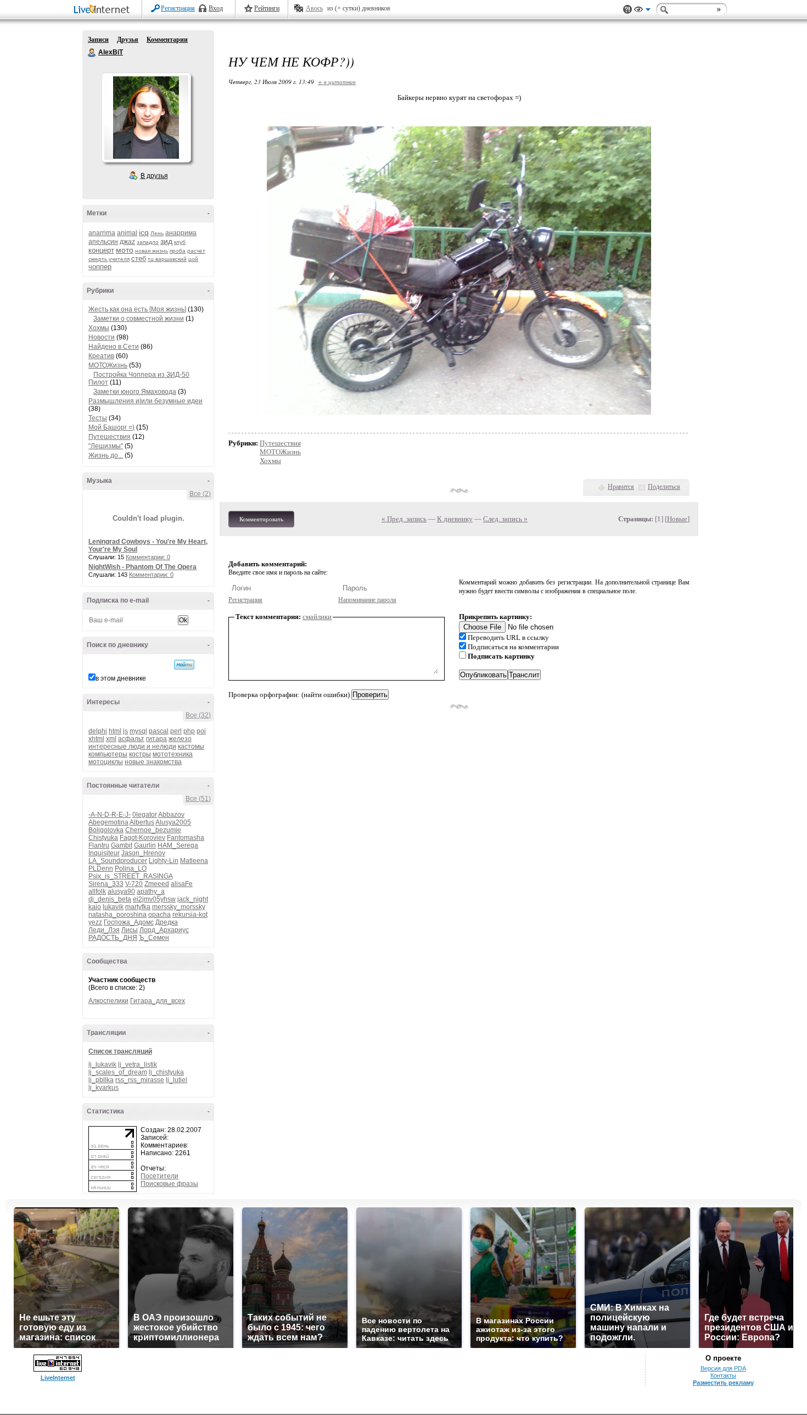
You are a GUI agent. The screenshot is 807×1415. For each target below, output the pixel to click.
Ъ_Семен (154, 938)
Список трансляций (120, 1051)
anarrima (101, 233)
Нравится (621, 487)
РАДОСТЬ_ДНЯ (112, 938)
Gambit (121, 845)
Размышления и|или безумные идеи (145, 401)
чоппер (99, 267)
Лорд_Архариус (164, 930)
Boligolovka (106, 830)
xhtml (96, 739)
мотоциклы (105, 762)
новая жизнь (151, 251)
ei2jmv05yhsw (154, 899)
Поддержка (627, 9)
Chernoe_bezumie (153, 830)
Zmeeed (156, 884)
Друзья (127, 39)
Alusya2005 (173, 822)
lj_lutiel (176, 1080)
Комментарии (167, 39)
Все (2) (200, 494)
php (189, 731)
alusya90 (121, 891)
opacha (159, 914)
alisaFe (182, 884)
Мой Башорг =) (111, 427)
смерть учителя (109, 259)
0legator (144, 814)
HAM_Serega (178, 845)
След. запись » (505, 519)
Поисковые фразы (169, 1184)
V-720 (134, 884)
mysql (138, 731)
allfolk (97, 891)
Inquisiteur (104, 853)
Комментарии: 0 (148, 557)
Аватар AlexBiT (146, 117)
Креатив (101, 356)
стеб (138, 258)
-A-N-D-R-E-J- (109, 814)
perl (176, 731)
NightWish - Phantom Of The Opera (142, 567)
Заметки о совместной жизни (138, 318)
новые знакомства (153, 762)
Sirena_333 (106, 884)
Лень (157, 233)
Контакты (723, 1375)
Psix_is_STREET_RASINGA (130, 876)
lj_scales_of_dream (117, 1072)
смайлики (317, 616)
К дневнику (455, 519)
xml (111, 739)
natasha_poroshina (117, 914)
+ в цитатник (337, 81)
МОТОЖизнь (107, 365)
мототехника (173, 754)
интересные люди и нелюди (132, 746)
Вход (216, 8)
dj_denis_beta (109, 899)
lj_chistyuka (166, 1072)
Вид (642, 11)
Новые (677, 519)
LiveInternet (103, 10)
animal (127, 233)
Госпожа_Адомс (129, 922)
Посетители (159, 1176)
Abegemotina (108, 822)
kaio (94, 907)
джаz (127, 242)
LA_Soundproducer (117, 861)
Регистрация (178, 8)
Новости (101, 337)
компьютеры (107, 754)
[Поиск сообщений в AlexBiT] (184, 665)
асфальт (131, 739)
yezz (95, 922)
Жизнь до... (105, 455)
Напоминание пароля (367, 600)
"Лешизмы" (105, 446)
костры (140, 754)
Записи (98, 39)
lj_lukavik (102, 1064)
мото (124, 250)
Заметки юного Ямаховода (134, 391)
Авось (314, 8)
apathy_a (151, 891)
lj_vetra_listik (137, 1064)
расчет (196, 251)
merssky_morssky (178, 907)
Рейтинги (266, 8)
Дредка (166, 922)
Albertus (142, 822)
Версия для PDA (723, 1368)
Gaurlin (145, 845)
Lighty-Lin (163, 861)
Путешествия (109, 437)
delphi (97, 731)
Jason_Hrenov (143, 853)
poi (201, 731)
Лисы (129, 930)
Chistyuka (103, 838)
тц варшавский (167, 259)
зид (166, 241)
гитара (156, 739)
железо (180, 739)
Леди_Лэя (104, 930)
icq (144, 232)
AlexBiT (92, 52)
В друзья (154, 176)
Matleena (194, 861)
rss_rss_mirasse (139, 1080)
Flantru (98, 845)
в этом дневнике (121, 678)
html (115, 731)
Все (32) (198, 715)
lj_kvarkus (103, 1087)
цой (193, 259)
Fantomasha (185, 838)
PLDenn (100, 868)
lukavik (113, 907)
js (125, 731)
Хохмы (98, 328)
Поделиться (664, 487)
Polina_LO (131, 868)
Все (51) (198, 799)
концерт (101, 250)
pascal (159, 731)
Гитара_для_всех (157, 1001)
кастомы (191, 746)
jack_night (192, 899)
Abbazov (171, 814)
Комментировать (261, 519)
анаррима (181, 233)
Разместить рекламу (723, 1382)
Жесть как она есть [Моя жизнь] (137, 309)
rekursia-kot (190, 914)
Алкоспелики (108, 1001)
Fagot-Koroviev (142, 838)
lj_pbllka (101, 1080)
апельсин (103, 242)
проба (178, 251)
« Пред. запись (404, 519)
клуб (180, 242)
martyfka (137, 907)
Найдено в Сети (113, 346)
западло (148, 242)
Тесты (97, 418)
